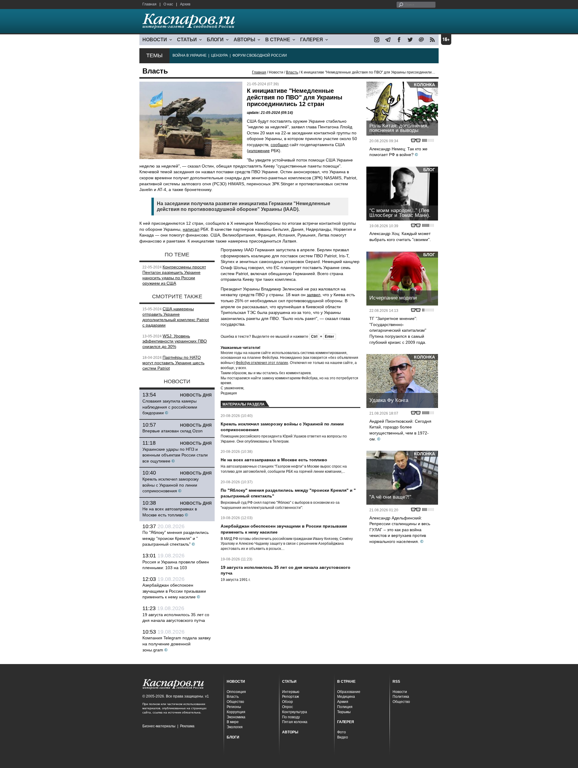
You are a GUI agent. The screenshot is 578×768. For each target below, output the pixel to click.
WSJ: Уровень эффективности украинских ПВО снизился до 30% (174, 341)
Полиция (345, 707)
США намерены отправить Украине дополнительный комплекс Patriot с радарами (175, 316)
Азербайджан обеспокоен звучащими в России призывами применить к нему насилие (174, 591)
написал (191, 229)
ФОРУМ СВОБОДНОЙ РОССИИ (259, 55)
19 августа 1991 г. (235, 580)
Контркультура (294, 712)
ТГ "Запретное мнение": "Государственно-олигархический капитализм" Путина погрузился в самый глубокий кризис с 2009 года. (397, 330)
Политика (401, 696)
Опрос (287, 707)
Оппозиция (236, 692)
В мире (233, 722)
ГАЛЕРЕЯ (311, 39)
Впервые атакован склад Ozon (172, 430)
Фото (341, 732)
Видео (342, 737)
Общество (235, 702)
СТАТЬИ (187, 39)
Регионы (234, 707)
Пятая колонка (294, 722)
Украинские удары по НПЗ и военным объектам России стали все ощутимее (175, 455)
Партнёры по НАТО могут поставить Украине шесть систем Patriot (173, 363)
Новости (400, 692)
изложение (259, 150)
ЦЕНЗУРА (219, 55)
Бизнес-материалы (159, 726)
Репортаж (290, 696)
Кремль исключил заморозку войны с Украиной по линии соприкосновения (170, 485)
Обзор (287, 702)
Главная (149, 4)
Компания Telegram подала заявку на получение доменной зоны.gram (176, 643)
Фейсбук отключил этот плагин (262, 363)
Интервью (290, 692)
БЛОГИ (215, 39)
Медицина (346, 696)
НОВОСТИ (154, 39)
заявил (313, 294)
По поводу (291, 717)
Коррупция (236, 712)
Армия (342, 702)
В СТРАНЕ (277, 39)
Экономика (236, 717)
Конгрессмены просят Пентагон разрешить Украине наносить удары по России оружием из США (174, 275)
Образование (348, 692)
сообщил (279, 144)
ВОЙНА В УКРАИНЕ (189, 55)
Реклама (187, 726)
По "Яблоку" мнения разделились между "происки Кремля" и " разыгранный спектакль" (175, 538)
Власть (292, 72)
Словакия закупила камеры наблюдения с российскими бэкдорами (169, 407)
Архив (185, 4)
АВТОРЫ (244, 39)
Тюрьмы (344, 712)
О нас (168, 4)
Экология (235, 727)
